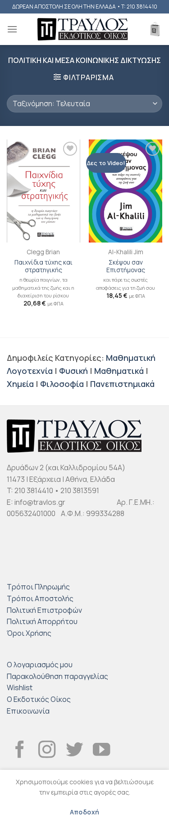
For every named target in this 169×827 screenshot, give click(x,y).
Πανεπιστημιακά (122, 383)
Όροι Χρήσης (29, 633)
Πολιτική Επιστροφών (44, 610)
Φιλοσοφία (62, 383)
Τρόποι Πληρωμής (38, 587)
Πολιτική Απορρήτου (42, 621)
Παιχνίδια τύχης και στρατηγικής (43, 266)
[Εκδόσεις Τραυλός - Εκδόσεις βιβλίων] (82, 29)
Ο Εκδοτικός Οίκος (39, 699)
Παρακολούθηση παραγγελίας (57, 676)
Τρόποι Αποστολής (40, 598)
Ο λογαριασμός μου (40, 665)
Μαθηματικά (119, 370)
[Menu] (12, 29)
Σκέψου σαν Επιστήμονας (125, 266)
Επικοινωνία (28, 711)
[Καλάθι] (155, 29)
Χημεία (20, 383)
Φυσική (73, 370)
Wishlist (19, 687)
